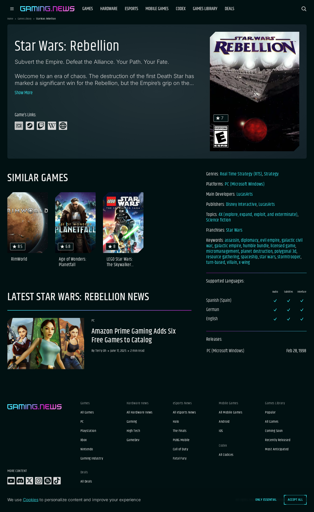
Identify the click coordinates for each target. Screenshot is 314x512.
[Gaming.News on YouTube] (11, 480)
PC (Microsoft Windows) (245, 184)
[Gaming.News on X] (29, 480)
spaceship (249, 257)
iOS (221, 431)
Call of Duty (180, 449)
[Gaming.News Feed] (47, 480)
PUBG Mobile (181, 440)
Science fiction (218, 220)
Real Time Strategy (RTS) (241, 174)
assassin (232, 240)
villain (232, 262)
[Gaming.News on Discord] (20, 480)
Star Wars (234, 230)
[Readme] (99, 344)
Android (224, 422)
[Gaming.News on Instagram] (38, 480)
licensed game (283, 246)
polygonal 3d (285, 251)
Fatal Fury (180, 458)
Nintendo (86, 449)
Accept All (295, 500)
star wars (268, 257)
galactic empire (227, 246)
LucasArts (245, 194)
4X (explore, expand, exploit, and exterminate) (258, 214)
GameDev (133, 440)
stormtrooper (289, 257)
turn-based (215, 262)
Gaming (132, 422)
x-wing (244, 262)
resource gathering (222, 257)
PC (82, 422)
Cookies (31, 499)
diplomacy (250, 240)
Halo (176, 422)
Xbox (83, 440)
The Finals (180, 431)
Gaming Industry (91, 458)
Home (10, 19)
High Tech (133, 431)
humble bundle (256, 246)
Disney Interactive (241, 204)
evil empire (270, 240)
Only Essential (266, 500)
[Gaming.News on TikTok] (57, 480)
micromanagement (222, 251)
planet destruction (257, 251)
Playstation (88, 431)
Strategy (271, 174)
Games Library (24, 19)
